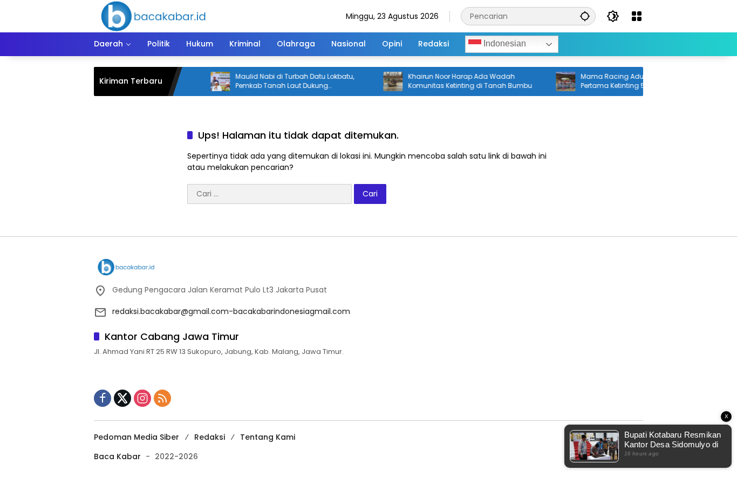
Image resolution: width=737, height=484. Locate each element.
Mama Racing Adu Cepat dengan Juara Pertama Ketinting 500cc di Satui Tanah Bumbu (640, 81)
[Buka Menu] (636, 16)
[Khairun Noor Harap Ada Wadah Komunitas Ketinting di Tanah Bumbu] (384, 81)
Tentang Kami (267, 437)
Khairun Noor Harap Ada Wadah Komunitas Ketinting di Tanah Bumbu (462, 81)
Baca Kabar (117, 456)
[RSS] (162, 398)
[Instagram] (142, 398)
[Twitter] (122, 398)
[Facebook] (102, 398)
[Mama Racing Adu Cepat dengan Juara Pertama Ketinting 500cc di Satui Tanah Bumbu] (557, 81)
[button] (585, 16)
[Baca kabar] (153, 15)
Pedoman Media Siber (136, 437)
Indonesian (503, 43)
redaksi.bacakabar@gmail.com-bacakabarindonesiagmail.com (231, 311)
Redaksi (209, 437)
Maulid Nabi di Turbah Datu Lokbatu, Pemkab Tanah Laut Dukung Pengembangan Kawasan (286, 81)
